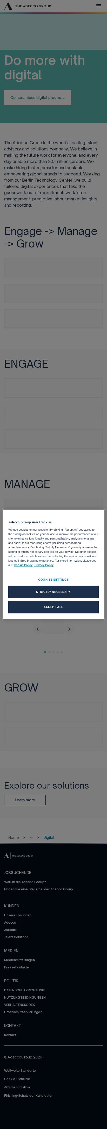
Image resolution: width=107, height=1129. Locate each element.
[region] (53, 564)
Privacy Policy (44, 565)
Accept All (53, 606)
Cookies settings (53, 579)
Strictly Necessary (53, 591)
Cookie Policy (23, 565)
